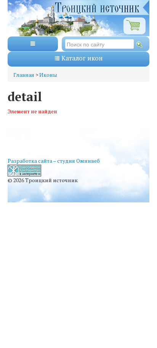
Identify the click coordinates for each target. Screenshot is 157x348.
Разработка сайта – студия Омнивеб (54, 160)
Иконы (48, 74)
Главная (23, 74)
